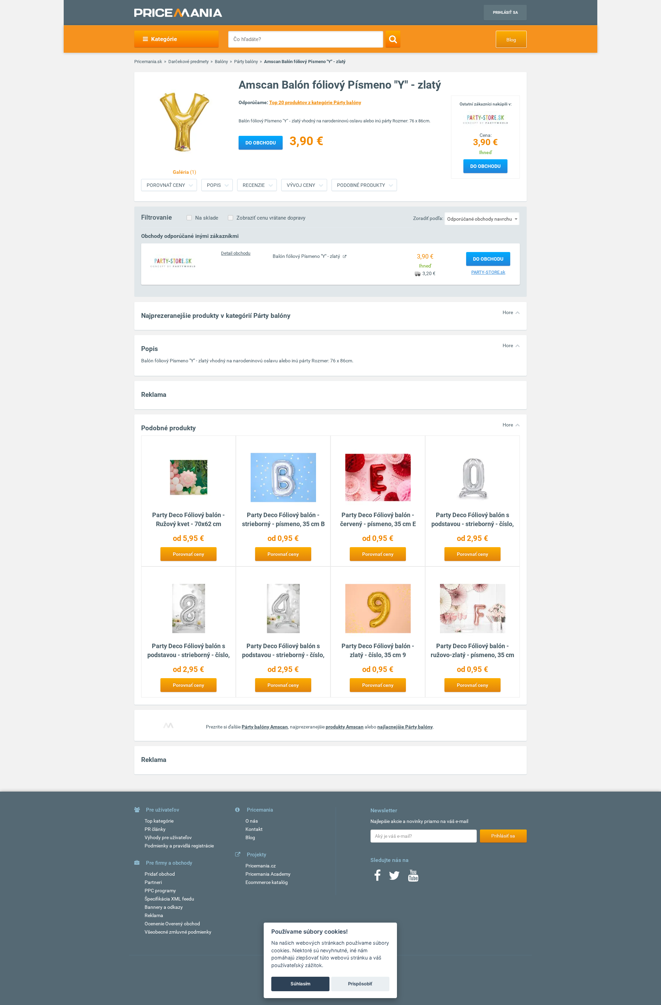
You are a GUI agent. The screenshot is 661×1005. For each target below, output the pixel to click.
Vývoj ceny (301, 185)
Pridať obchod (160, 874)
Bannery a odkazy (164, 907)
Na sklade (206, 218)
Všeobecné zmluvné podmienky (178, 932)
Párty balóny (246, 61)
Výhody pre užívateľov (168, 837)
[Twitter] (394, 877)
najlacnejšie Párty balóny (405, 727)
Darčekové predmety (188, 61)
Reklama (154, 915)
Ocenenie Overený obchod (172, 923)
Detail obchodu (235, 253)
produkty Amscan (345, 727)
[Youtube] (413, 877)
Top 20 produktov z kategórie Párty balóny (315, 102)
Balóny (221, 61)
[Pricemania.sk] (178, 12)
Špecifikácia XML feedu (169, 899)
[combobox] (482, 218)
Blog (511, 39)
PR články (155, 829)
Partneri (153, 882)
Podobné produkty (361, 185)
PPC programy (160, 890)
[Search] (393, 39)
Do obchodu (485, 166)
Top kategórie (159, 821)
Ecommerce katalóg (266, 882)
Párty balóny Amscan (265, 727)
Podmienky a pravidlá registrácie (179, 845)
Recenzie (254, 185)
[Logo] (485, 119)
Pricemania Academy (268, 874)
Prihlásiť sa (505, 12)
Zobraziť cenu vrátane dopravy (271, 218)
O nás (251, 821)
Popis (214, 185)
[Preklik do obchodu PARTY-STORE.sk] (172, 262)
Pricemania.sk (148, 61)
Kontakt (254, 829)
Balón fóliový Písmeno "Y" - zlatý (307, 256)
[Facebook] (377, 877)
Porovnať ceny (166, 185)
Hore (508, 312)
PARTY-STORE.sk (488, 272)
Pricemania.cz (260, 865)
